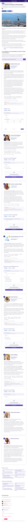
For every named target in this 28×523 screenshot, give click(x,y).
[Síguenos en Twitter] (3, 516)
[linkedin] (9, 11)
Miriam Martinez (14, 297)
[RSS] (11, 516)
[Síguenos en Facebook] (2, 516)
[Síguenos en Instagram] (6, 516)
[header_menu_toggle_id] (0, 1)
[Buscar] (20, 1)
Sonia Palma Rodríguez (16, 135)
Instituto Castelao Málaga (16, 184)
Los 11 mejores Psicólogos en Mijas (6, 488)
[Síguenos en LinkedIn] (5, 516)
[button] (7, 117)
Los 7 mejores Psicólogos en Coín (19, 488)
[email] (10, 11)
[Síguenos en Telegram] (9, 516)
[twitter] (7, 11)
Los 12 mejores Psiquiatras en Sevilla (19, 477)
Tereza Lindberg (14, 354)
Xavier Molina (4, 8)
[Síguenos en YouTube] (8, 516)
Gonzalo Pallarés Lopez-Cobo (17, 236)
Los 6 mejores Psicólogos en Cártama (19, 487)
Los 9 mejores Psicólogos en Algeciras (7, 471)
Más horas (22, 119)
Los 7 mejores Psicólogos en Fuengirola (7, 489)
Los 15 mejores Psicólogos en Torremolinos (8, 485)
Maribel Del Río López (15, 64)
